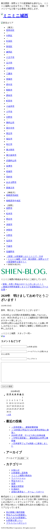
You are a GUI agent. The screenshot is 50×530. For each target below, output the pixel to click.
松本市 (9, 213)
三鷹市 (9, 74)
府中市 (9, 84)
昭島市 (9, 90)
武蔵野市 (10, 68)
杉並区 (9, 41)
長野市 (9, 208)
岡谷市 (9, 219)
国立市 (9, 133)
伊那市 (9, 230)
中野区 (9, 36)
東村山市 (10, 122)
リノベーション (18, 478)
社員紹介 (15, 489)
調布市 (9, 95)
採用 (13, 484)
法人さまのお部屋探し (16, 518)
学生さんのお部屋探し (16, 515)
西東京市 (10, 188)
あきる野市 (11, 182)
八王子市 (10, 57)
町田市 (9, 101)
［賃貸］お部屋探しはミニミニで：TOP (24, 256)
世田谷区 (10, 30)
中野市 (9, 235)
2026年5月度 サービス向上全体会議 (28, 435)
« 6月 (9, 415)
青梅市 (9, 79)
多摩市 (9, 166)
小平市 (9, 112)
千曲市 (9, 246)
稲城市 (9, 171)
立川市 (9, 63)
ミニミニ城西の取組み (21, 475)
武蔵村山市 (11, 160)
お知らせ (15, 470)
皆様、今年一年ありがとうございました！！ (23, 284)
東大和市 (10, 150)
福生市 (9, 139)
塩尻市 (9, 241)
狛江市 (9, 144)
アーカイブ (11, 458)
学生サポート (17, 481)
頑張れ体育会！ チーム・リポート (27, 492)
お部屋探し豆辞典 (19, 473)
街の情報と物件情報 (15, 512)
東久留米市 (11, 155)
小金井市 (10, 106)
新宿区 (9, 46)
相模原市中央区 (13, 201)
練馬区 (9, 52)
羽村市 (9, 177)
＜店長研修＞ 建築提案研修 (24, 427)
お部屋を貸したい (14, 520)
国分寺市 (10, 128)
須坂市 (9, 224)
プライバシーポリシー (16, 523)
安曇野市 (10, 252)
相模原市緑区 (12, 195)
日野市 (9, 117)
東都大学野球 (17, 486)
